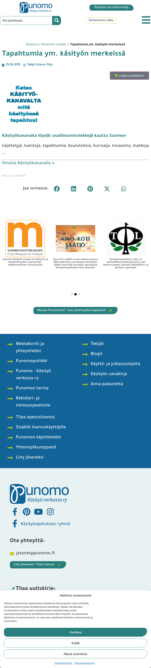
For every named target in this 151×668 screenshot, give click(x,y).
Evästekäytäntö (63, 662)
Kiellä (76, 643)
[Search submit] (56, 20)
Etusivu (31, 44)
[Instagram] (50, 512)
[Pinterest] (26, 512)
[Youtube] (38, 512)
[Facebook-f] (15, 512)
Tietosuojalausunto (84, 662)
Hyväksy (75, 632)
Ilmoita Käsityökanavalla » (28, 163)
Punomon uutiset (53, 44)
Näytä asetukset (75, 654)
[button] (56, 188)
